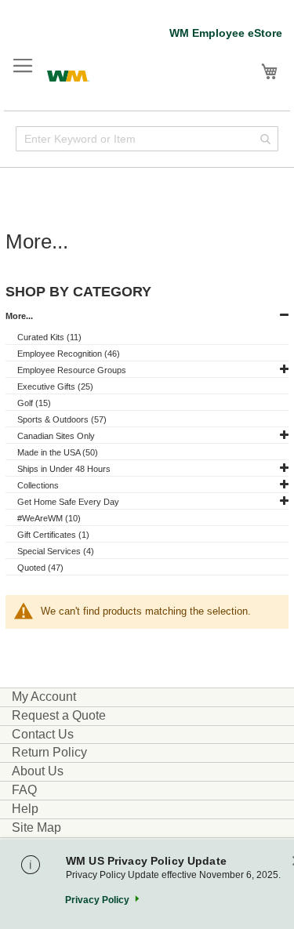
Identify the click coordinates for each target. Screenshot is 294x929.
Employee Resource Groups (71, 370)
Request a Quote (59, 715)
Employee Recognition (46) (68, 353)
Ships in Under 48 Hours (64, 469)
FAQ (24, 790)
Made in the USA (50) (57, 452)
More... (19, 316)
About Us (38, 771)
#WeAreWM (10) (49, 518)
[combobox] (147, 138)
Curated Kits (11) (49, 337)
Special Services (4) (55, 551)
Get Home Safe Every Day (68, 501)
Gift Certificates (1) (53, 534)
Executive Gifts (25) (55, 386)
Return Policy (49, 752)
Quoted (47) (40, 567)
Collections (38, 485)
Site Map (36, 827)
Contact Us (43, 734)
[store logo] (68, 74)
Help (25, 808)
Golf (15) (34, 403)
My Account (44, 696)
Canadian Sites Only (56, 436)
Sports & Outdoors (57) (62, 419)
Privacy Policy (97, 900)
